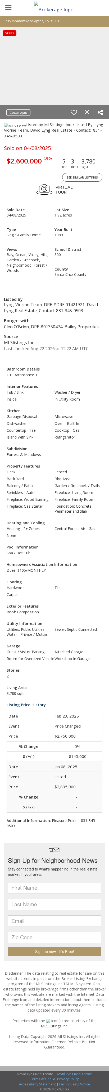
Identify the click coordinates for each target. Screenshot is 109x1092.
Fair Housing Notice (74, 1084)
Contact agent (18, 112)
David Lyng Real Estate (74, 1073)
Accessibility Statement (37, 1084)
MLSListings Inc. (54, 1025)
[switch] (73, 112)
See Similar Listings (82, 177)
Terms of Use (41, 1078)
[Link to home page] (54, 8)
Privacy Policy (68, 1078)
